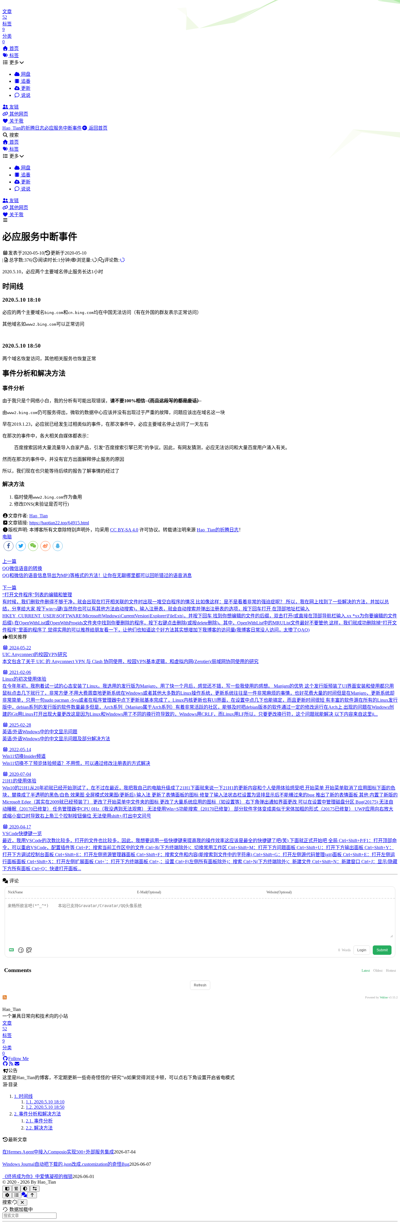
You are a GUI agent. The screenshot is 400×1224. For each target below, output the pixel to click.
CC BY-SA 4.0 (124, 529)
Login (361, 950)
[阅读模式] (7, 1189)
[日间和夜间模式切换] (25, 1189)
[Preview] (29, 950)
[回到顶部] (32, 1195)
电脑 (7, 536)
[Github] (5, 1063)
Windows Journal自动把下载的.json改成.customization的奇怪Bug (65, 1164)
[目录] (17, 1195)
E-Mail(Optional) (149, 892)
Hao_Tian (38, 515)
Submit (382, 950)
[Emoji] (20, 950)
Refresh (200, 985)
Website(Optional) (279, 892)
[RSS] (11, 1063)
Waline (384, 997)
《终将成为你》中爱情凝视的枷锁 (37, 1176)
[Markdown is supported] (12, 950)
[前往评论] (24, 1194)
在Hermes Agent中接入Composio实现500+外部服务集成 (58, 1151)
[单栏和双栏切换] (35, 1189)
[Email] (17, 1063)
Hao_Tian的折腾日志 (218, 529)
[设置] (7, 1195)
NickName (15, 892)
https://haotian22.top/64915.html (59, 522)
